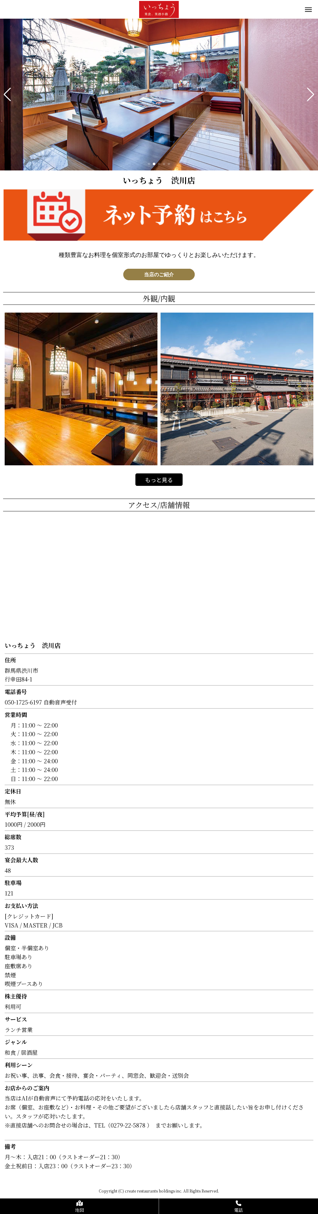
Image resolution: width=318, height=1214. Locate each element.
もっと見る (159, 480)
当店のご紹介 (159, 274)
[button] (7, 94)
